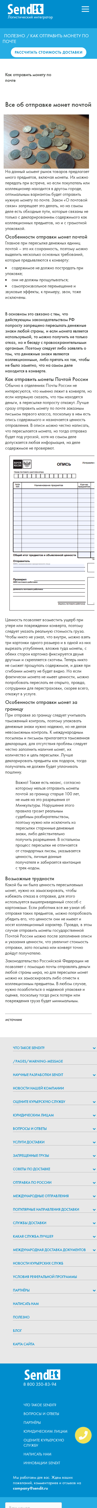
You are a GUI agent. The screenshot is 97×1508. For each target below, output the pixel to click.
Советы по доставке (31, 1169)
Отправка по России (32, 1182)
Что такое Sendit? (28, 1047)
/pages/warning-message (38, 1061)
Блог (17, 1330)
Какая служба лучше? (33, 1236)
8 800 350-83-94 (39, 1384)
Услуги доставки (28, 1142)
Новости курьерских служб (38, 1263)
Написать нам (26, 1303)
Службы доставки (29, 1223)
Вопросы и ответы (30, 1128)
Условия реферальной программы (45, 1276)
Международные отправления (41, 1196)
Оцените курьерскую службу (39, 1101)
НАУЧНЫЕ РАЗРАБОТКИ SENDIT (38, 1074)
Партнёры (21, 1290)
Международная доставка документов (49, 1249)
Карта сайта (23, 1344)
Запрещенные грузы (31, 1155)
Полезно (14, 36)
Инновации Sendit (42, 1463)
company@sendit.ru (30, 1488)
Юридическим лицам (33, 1115)
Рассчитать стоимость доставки (49, 52)
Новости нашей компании (38, 1088)
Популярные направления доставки (46, 1209)
